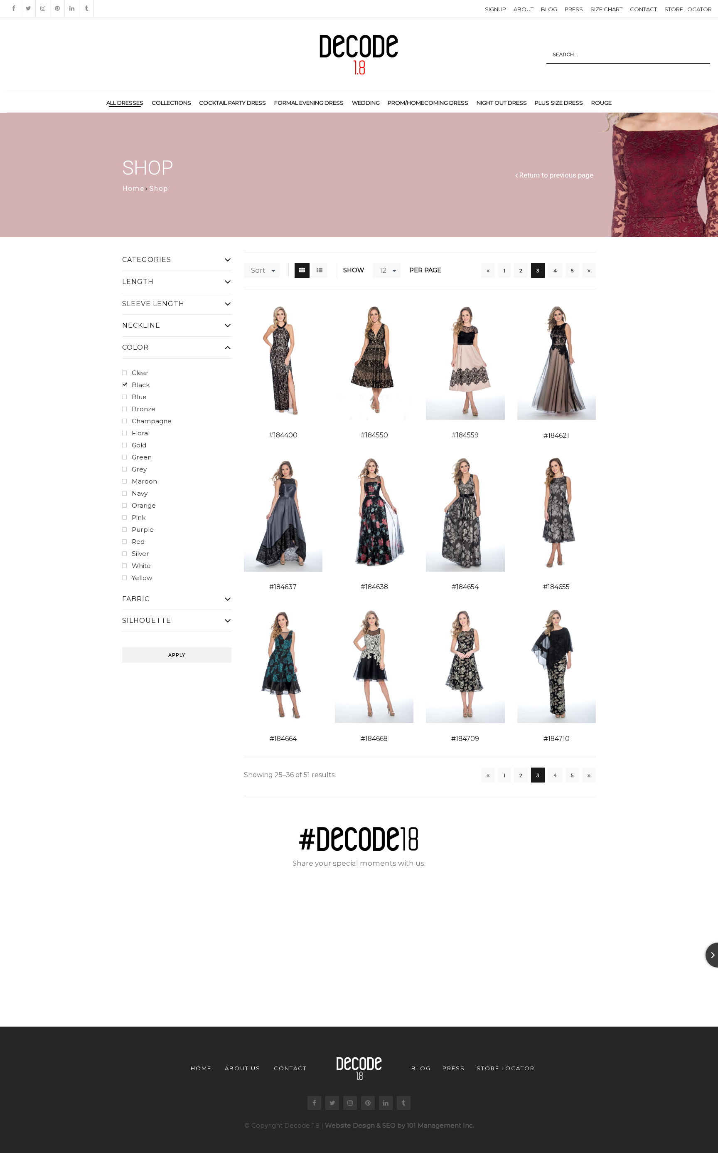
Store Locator (688, 9)
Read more (271, 361)
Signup (495, 9)
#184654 (465, 587)
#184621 (556, 435)
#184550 (374, 435)
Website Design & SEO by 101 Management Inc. (399, 1125)
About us (243, 1068)
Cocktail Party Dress (232, 102)
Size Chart (606, 9)
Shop (158, 188)
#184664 (283, 739)
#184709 (465, 739)
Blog (549, 9)
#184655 (556, 587)
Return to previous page (556, 175)
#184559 (465, 435)
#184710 (556, 739)
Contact (643, 9)
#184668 (374, 739)
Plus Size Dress (559, 102)
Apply (176, 655)
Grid (302, 270)
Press (574, 9)
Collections (171, 102)
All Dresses (124, 102)
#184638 (374, 587)
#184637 (283, 587)
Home (134, 188)
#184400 (283, 435)
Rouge (601, 102)
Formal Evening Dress (309, 102)
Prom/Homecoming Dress (428, 102)
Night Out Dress (502, 102)
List (319, 270)
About (524, 9)
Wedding (366, 102)
